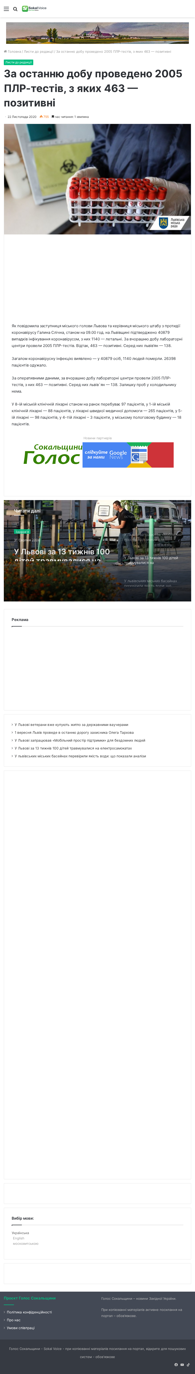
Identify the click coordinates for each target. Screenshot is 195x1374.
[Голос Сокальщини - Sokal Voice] (34, 9)
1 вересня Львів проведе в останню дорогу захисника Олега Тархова (74, 732)
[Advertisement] (103, 277)
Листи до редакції (38, 51)
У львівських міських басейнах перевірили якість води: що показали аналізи (80, 756)
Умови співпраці (21, 1328)
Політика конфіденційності (29, 1312)
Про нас (14, 1320)
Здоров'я (22, 531)
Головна (14, 51)
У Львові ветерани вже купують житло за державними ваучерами (71, 725)
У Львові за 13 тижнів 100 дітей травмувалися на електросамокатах (62, 552)
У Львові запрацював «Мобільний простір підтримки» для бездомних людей (80, 740)
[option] (97, 550)
